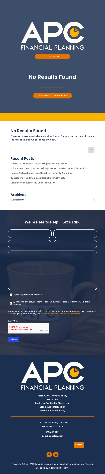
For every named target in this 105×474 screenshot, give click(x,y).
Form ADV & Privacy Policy (52, 395)
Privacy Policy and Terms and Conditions (60, 313)
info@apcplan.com (52, 436)
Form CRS (52, 399)
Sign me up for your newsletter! (28, 294)
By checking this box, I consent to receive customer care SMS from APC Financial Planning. (51, 303)
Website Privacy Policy (52, 410)
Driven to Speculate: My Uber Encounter (33, 182)
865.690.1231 (52, 432)
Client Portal (52, 56)
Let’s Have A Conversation (52, 95)
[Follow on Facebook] (49, 454)
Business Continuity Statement (52, 403)
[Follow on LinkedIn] (56, 454)
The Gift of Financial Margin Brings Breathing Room (39, 163)
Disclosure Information (52, 406)
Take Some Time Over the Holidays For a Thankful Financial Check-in (49, 168)
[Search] (91, 150)
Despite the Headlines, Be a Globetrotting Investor (39, 178)
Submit (13, 339)
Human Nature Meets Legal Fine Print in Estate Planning (41, 173)
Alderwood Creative (59, 468)
